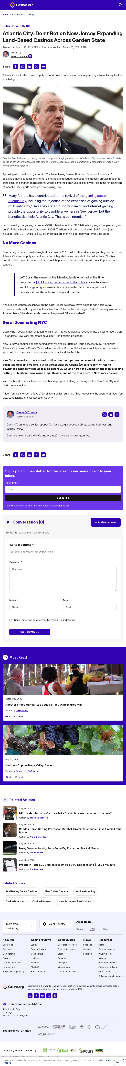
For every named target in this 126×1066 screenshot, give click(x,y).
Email (67, 600)
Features (87, 954)
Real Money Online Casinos (21, 891)
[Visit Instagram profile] (48, 995)
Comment (15, 562)
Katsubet (35, 962)
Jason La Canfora (39, 818)
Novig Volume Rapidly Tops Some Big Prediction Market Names (59, 848)
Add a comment (106, 522)
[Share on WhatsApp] (22, 66)
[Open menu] (6, 5)
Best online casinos (67, 945)
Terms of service (106, 949)
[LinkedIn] (110, 414)
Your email (11, 482)
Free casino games (67, 949)
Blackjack (62, 962)
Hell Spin (35, 958)
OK (117, 1062)
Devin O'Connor (19, 56)
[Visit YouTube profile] (42, 995)
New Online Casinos (57, 891)
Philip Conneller (38, 837)
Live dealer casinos (67, 971)
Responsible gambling (13, 971)
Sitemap (102, 958)
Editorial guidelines (107, 967)
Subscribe (63, 497)
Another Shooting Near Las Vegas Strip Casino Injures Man (44, 704)
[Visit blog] (54, 995)
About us (8, 939)
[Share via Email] (43, 66)
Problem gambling (107, 962)
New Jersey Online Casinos (75, 901)
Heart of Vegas (38, 971)
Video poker (64, 967)
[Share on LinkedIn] (29, 66)
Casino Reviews (41, 901)
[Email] (117, 414)
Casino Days (37, 954)
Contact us (8, 945)
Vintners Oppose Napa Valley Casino (29, 765)
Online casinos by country (110, 976)
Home (101, 945)
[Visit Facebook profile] (36, 995)
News (6, 14)
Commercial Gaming (23, 14)
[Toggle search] (120, 5)
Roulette (62, 958)
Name (13, 600)
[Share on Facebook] (15, 66)
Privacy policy (105, 954)
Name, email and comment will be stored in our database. (45, 620)
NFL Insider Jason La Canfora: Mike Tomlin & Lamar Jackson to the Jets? (65, 813)
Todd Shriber (36, 852)
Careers (6, 958)
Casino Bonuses (15, 901)
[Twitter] (104, 414)
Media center (104, 971)
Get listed (7, 949)
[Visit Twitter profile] (30, 995)
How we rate (9, 967)
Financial (87, 945)
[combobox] (19, 926)
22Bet (34, 945)
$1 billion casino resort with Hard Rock (61, 282)
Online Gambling (85, 891)
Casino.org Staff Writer (28, 771)
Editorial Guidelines (12, 962)
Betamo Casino (38, 949)
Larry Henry (22, 710)
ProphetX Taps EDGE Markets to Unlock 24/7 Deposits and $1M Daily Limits (67, 864)
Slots (60, 954)
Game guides (66, 939)
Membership (9, 954)
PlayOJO (35, 967)
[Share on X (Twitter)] (36, 66)
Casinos (87, 949)
